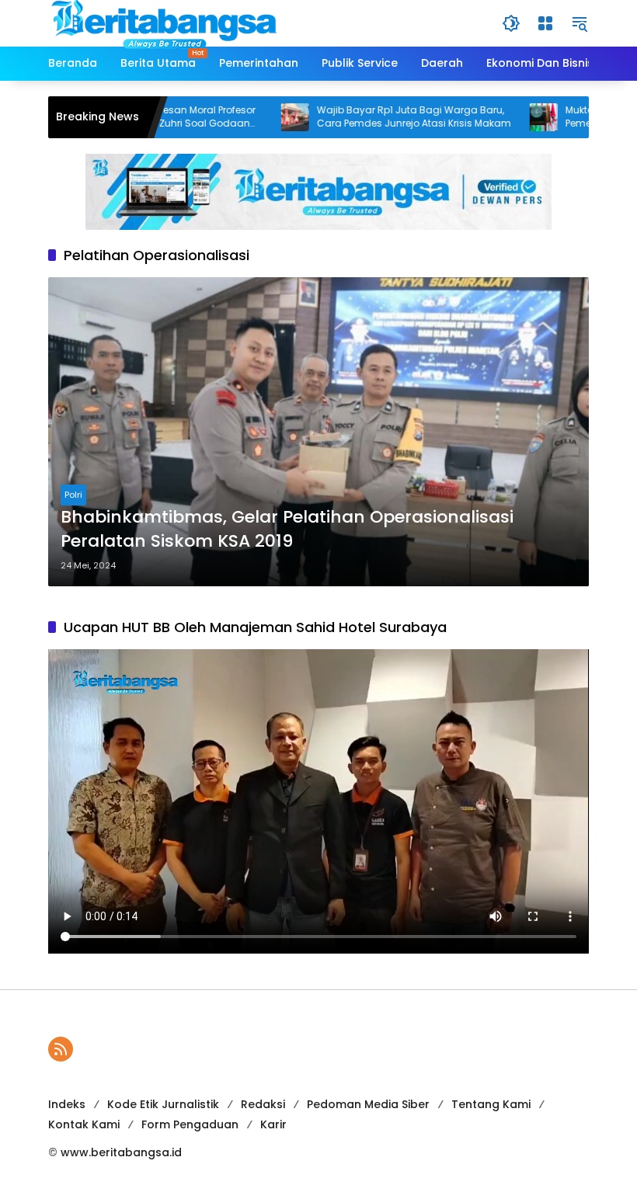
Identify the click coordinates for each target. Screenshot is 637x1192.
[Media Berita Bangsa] (164, 22)
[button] (511, 23)
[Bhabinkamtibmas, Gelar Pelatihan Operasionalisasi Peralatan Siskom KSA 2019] (318, 431)
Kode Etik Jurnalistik (163, 1104)
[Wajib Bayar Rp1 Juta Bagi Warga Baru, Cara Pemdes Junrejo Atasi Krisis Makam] (259, 117)
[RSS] (60, 1049)
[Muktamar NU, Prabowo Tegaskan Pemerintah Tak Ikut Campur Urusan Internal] (507, 117)
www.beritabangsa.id (121, 1152)
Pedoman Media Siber (368, 1104)
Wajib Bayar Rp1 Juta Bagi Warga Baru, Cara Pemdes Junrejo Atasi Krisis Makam (377, 117)
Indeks (66, 1104)
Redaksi (263, 1104)
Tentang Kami (491, 1104)
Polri (73, 494)
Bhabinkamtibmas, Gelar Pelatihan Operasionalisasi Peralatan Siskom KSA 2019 (287, 529)
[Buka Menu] (545, 23)
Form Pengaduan (189, 1124)
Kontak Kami (84, 1124)
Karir (273, 1124)
